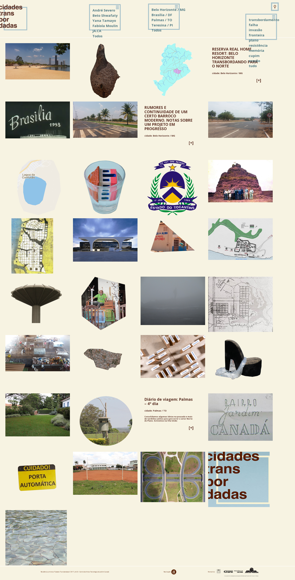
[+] (258, 80)
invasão (255, 29)
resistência (258, 45)
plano (253, 40)
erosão (254, 60)
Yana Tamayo (104, 20)
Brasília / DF (161, 14)
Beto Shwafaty (105, 15)
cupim (254, 55)
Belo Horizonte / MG (168, 9)
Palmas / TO (161, 20)
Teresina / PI (162, 25)
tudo (253, 65)
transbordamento (264, 19)
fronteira (256, 35)
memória (256, 50)
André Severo (103, 10)
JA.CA (96, 30)
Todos (156, 30)
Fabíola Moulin (105, 25)
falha (253, 24)
